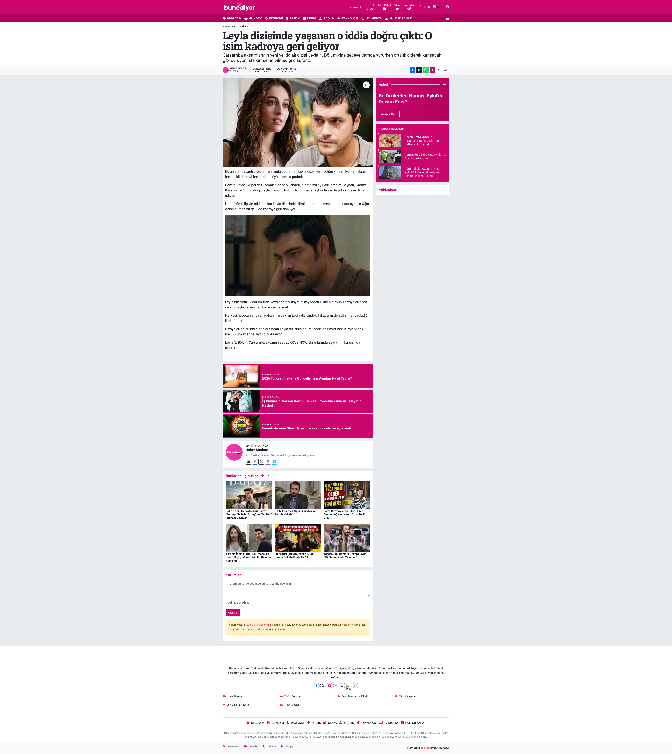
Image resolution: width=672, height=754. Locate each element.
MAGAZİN (234, 18)
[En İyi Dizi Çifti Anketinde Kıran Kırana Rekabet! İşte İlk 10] (298, 537)
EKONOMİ (276, 18)
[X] (323, 685)
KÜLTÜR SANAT (400, 18)
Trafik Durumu (292, 696)
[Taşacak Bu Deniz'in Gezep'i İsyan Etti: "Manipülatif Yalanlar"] (347, 537)
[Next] (349, 685)
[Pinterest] (329, 685)
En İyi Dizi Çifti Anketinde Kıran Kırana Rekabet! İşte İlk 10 (294, 555)
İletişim (272, 746)
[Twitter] (261, 462)
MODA (311, 18)
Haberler (229, 26)
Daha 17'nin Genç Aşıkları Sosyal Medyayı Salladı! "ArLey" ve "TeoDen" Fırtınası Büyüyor (249, 514)
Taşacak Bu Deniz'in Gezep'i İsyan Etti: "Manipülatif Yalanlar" (345, 555)
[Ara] (447, 7)
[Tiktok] (342, 685)
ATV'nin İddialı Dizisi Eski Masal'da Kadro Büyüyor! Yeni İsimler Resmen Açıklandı (249, 557)
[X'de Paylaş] (419, 70)
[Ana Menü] (447, 18)
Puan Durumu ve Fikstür (355, 696)
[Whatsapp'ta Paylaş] (426, 70)
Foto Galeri (233, 746)
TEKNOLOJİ (350, 18)
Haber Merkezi (257, 450)
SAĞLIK (329, 18)
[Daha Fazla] (432, 70)
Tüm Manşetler (407, 696)
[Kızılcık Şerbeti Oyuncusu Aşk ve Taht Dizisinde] (298, 494)
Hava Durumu (235, 696)
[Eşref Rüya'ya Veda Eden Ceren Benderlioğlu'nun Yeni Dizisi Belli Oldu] (347, 494)
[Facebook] (255, 462)
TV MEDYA (374, 18)
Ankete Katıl (389, 114)
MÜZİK (295, 18)
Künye (289, 746)
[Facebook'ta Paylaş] (412, 70)
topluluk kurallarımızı (259, 624)
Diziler (243, 26)
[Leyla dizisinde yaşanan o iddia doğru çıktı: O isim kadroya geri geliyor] (298, 122)
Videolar (253, 746)
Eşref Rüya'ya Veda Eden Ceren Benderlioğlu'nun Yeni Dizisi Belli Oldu (344, 514)
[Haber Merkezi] (234, 452)
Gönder (233, 612)
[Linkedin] (274, 462)
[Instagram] (268, 462)
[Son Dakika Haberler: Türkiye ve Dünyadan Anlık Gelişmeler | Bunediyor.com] (239, 7)
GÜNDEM (255, 18)
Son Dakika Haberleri (238, 704)
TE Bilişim (426, 747)
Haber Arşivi (292, 704)
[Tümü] (444, 84)
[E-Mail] (248, 462)
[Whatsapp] (355, 685)
